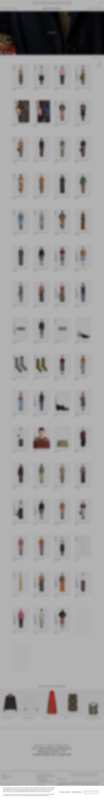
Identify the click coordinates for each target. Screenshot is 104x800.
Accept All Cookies (91, 792)
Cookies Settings (65, 792)
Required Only (77, 792)
